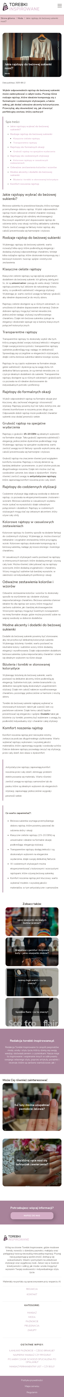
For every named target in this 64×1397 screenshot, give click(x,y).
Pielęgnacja (32, 1325)
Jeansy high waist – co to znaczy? (32, 982)
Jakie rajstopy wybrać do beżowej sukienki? (29, 128)
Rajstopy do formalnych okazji (27, 147)
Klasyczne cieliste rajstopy (26, 138)
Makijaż (32, 1312)
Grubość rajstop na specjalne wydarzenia (34, 151)
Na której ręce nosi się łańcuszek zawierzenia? (32, 1162)
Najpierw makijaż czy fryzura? (32, 1355)
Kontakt (32, 1294)
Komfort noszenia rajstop (24, 184)
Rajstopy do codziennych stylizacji (29, 156)
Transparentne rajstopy (25, 142)
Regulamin (32, 1392)
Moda (21, 18)
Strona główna (8, 18)
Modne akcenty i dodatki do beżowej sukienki (31, 173)
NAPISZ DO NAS (32, 1215)
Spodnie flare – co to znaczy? (31, 1012)
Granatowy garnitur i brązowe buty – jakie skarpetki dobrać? (32, 952)
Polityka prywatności (32, 1380)
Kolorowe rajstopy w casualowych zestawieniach (29, 161)
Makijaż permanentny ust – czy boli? (32, 1366)
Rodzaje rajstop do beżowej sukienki (31, 134)
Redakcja (32, 1289)
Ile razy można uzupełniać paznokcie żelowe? (32, 1107)
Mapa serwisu (32, 1386)
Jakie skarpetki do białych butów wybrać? (31, 922)
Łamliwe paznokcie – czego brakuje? (32, 1350)
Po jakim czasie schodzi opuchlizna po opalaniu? (32, 1361)
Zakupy (32, 1330)
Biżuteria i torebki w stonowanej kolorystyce (35, 179)
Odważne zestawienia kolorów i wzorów (33, 167)
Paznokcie (32, 1321)
